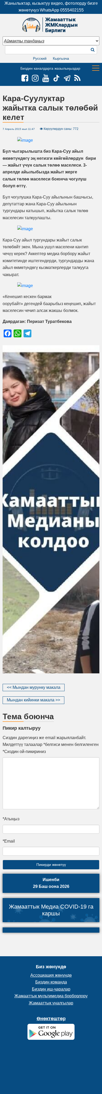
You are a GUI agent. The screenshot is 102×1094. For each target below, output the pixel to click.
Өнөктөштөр (51, 1018)
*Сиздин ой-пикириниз (24, 751)
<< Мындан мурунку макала (33, 687)
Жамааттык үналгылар (51, 1003)
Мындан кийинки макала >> (33, 700)
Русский (40, 58)
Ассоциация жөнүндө (51, 975)
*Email (9, 841)
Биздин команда (51, 982)
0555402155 (72, 10)
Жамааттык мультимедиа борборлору (51, 996)
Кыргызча (61, 58)
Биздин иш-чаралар (51, 989)
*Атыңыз (11, 819)
